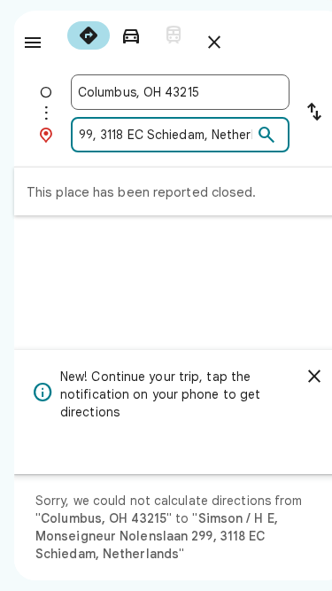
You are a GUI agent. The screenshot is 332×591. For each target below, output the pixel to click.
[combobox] (180, 92)
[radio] (88, 35)
